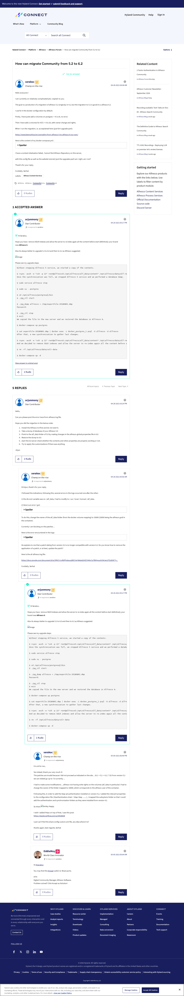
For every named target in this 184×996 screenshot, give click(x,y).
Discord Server (144, 208)
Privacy (17, 972)
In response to (35, 227)
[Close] (180, 990)
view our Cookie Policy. (63, 993)
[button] (18, 193)
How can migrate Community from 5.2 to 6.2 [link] (82, 49)
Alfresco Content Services (33, 176)
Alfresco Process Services (150, 195)
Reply (121, 193)
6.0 (51, 183)
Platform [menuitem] (34, 23)
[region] (92, 990)
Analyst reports (56, 919)
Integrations (55, 930)
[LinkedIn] (34, 952)
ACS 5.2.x (21, 183)
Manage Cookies (131, 990)
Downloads (77, 924)
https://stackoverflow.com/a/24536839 (49, 816)
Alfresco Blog (142, 98)
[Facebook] (14, 952)
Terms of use (36, 972)
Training (159, 919)
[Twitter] (21, 952)
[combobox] (68, 35)
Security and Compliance (54, 972)
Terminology (78, 919)
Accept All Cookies (150, 990)
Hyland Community (135, 15)
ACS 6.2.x (28, 183)
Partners (130, 924)
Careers (130, 914)
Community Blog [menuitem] (55, 23)
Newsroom (131, 935)
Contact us (16, 932)
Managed (103, 919)
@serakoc (40, 865)
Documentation (162, 924)
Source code (143, 203)
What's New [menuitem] (18, 23)
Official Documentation (148, 199)
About (129, 919)
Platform (32, 49)
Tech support (161, 930)
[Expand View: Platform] (40, 24)
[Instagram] (28, 952)
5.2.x (39, 183)
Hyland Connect (19, 49)
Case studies (55, 914)
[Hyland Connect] (31, 15)
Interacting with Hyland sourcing (156, 972)
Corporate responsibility (137, 930)
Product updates (79, 935)
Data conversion (106, 930)
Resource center (79, 914)
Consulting (104, 924)
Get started (44, 3)
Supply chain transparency (91, 972)
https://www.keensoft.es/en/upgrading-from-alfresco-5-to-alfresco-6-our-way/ (46, 134)
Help (150, 15)
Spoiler (23, 145)
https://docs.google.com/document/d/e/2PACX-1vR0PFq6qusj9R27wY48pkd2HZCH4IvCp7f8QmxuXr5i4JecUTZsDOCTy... (69, 560)
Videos (75, 930)
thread (50, 871)
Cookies (25, 972)
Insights (53, 924)
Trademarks (72, 972)
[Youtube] (41, 952)
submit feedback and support (67, 3)
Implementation (106, 914)
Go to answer (73, 74)
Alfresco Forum (55, 49)
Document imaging (108, 935)
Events (159, 914)
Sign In (161, 14)
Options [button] (166, 49)
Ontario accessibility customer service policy (122, 972)
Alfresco (42, 49)
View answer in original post (26, 363)
